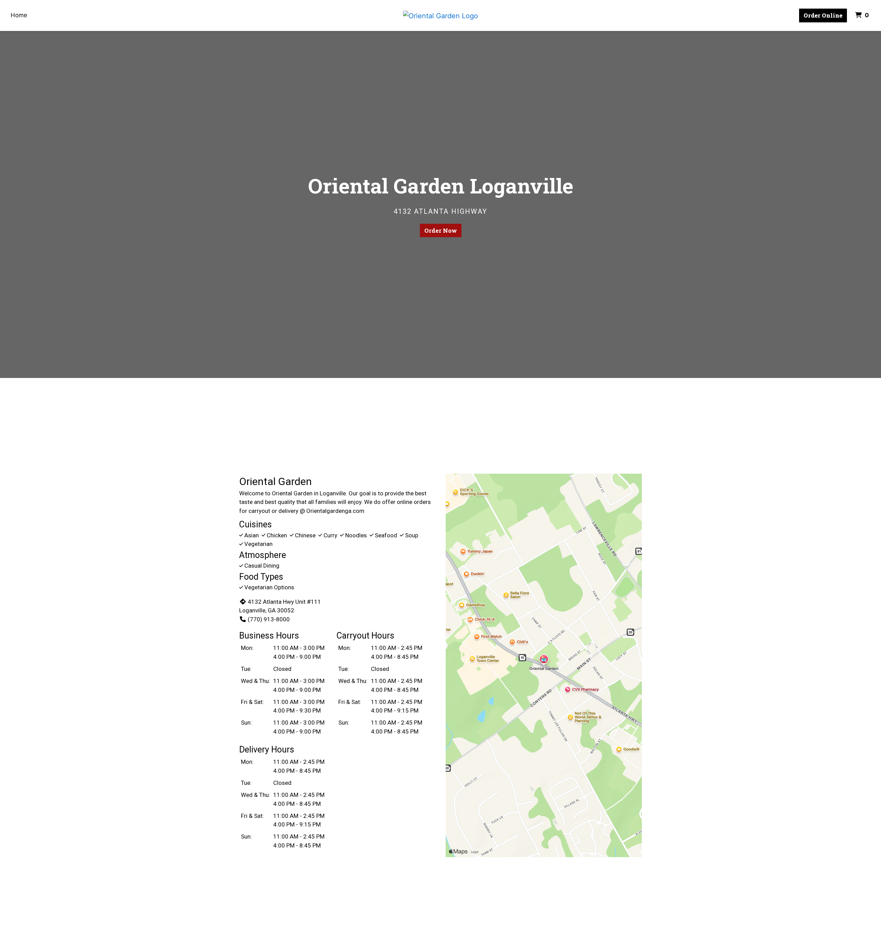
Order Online (823, 15)
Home (19, 15)
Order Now (440, 230)
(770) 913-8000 (269, 619)
